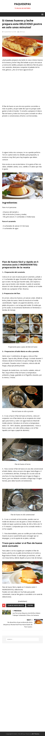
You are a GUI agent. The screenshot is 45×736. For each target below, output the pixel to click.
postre (30, 605)
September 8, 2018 (10, 32)
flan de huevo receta (16, 605)
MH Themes (35, 734)
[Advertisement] (22, 88)
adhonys (22, 32)
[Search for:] (22, 639)
